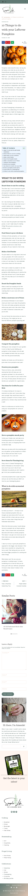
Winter (6, 872)
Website (4, 689)
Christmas (7, 876)
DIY (5, 841)
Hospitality (7, 843)
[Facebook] (3, 2)
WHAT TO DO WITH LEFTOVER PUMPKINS (12, 151)
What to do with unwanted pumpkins (14, 171)
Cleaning (6, 845)
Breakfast (7, 822)
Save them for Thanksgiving (11, 169)
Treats (6, 828)
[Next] (24, 616)
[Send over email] (12, 42)
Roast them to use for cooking (12, 153)
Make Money (7, 857)
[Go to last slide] (3, 616)
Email (4, 682)
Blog (7, 885)
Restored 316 (14, 893)
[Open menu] (25, 9)
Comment (5, 652)
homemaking (5, 21)
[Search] (24, 746)
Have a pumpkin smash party (12, 167)
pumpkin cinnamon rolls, (15, 226)
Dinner (6, 824)
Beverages (7, 826)
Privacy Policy (17, 885)
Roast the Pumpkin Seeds (10, 159)
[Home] (2, 17)
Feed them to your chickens (11, 155)
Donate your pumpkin (9, 164)
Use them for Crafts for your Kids (13, 166)
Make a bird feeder (9, 157)
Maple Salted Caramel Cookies (21, 584)
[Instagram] (5, 2)
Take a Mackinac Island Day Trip (6, 584)
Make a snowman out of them (12, 160)
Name (4, 675)
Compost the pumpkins (10, 162)
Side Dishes (7, 830)
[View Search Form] (25, 2)
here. (7, 318)
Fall (5, 870)
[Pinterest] (17, 887)
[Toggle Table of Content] (23, 148)
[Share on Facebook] (3, 42)
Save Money (7, 855)
